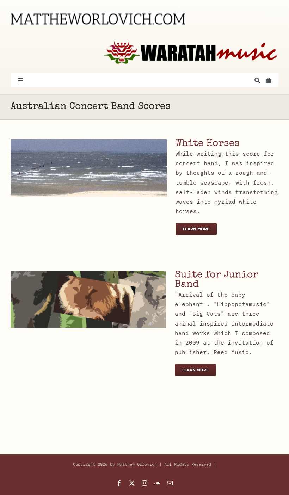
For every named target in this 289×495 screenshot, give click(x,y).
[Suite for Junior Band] (88, 275)
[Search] (257, 80)
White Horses (208, 144)
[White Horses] (89, 143)
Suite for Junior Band (216, 280)
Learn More (196, 228)
